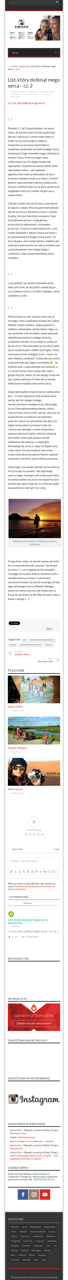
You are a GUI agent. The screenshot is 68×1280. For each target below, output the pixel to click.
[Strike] (24, 872)
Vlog (44, 1260)
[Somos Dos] (34, 37)
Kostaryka (38, 1245)
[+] (53, 871)
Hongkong (15, 1241)
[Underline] (19, 872)
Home (14, 66)
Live (55, 1245)
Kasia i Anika (15, 706)
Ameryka (15, 1227)
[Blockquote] (36, 872)
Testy (36, 1260)
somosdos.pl (51, 1277)
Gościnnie (25, 1236)
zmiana (48, 645)
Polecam (22, 1255)
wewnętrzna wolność (30, 645)
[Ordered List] (28, 872)
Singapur (42, 1255)
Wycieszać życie (18, 1133)
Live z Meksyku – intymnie (40, 1141)
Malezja (14, 1250)
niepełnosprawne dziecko (42, 640)
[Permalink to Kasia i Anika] (34, 702)
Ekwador (23, 1231)
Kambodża (52, 1241)
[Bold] (11, 872)
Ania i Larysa (15, 789)
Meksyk (24, 1250)
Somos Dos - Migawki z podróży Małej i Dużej (37, 91)
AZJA (24, 1227)
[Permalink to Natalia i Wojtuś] (34, 743)
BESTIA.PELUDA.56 (44, 1179)
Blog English (35, 1227)
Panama (47, 1250)
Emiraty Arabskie (38, 1231)
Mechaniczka (16, 1148)
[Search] (57, 2)
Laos (48, 1245)
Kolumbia (26, 1245)
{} (49, 871)
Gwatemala (38, 1236)
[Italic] (15, 872)
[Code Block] (40, 872)
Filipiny (14, 1236)
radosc (12, 645)
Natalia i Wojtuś (17, 747)
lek (24, 640)
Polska (32, 1255)
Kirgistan (15, 1245)
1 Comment (46, 94)
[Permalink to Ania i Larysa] (34, 784)
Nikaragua (36, 1250)
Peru (13, 1255)
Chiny (13, 1231)
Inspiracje (24, 66)
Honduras (50, 1236)
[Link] (45, 872)
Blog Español (49, 1227)
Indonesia (27, 1241)
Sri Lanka (15, 1260)
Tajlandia (26, 1260)
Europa (52, 1231)
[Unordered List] (32, 872)
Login (56, 849)
